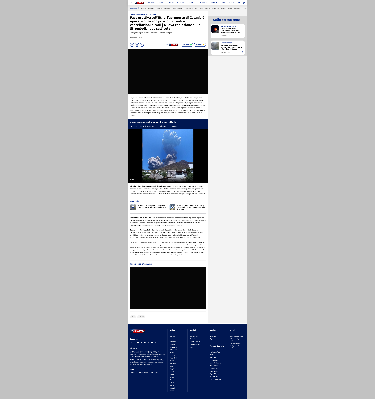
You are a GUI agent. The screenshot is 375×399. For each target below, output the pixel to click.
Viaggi (172, 369)
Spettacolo (173, 347)
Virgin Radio (213, 360)
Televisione (173, 350)
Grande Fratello (195, 341)
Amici (191, 347)
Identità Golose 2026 (236, 336)
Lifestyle (172, 355)
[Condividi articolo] (132, 45)
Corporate (133, 372)
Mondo (172, 339)
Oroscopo (213, 336)
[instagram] (135, 342)
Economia (173, 341)
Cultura (172, 380)
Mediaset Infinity (215, 352)
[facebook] (131, 342)
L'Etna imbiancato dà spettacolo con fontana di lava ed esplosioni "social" (230, 30)
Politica (172, 344)
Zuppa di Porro (214, 374)
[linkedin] (145, 342)
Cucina (172, 371)
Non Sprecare (214, 376)
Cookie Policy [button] (154, 372)
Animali (172, 388)
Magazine (173, 363)
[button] (146, 126)
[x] (142, 342)
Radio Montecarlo (215, 363)
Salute (172, 382)
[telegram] (149, 342)
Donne (172, 361)
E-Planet (172, 377)
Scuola (172, 385)
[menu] (131, 3)
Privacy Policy (143, 372)
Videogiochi (173, 358)
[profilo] (243, 3)
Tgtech (172, 374)
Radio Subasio (214, 365)
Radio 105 (213, 357)
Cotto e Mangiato (215, 379)
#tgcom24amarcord (216, 339)
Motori (172, 366)
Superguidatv (214, 371)
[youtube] (152, 342)
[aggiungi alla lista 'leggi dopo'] (137, 45)
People (172, 352)
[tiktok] (156, 342)
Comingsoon (213, 368)
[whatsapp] (138, 342)
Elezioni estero (194, 339)
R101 (211, 355)
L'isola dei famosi (195, 344)
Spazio (172, 391)
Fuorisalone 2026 (235, 343)
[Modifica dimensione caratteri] (142, 45)
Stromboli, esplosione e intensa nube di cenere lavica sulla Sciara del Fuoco (231, 47)
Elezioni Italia (194, 336)
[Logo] (139, 3)
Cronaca (172, 336)
